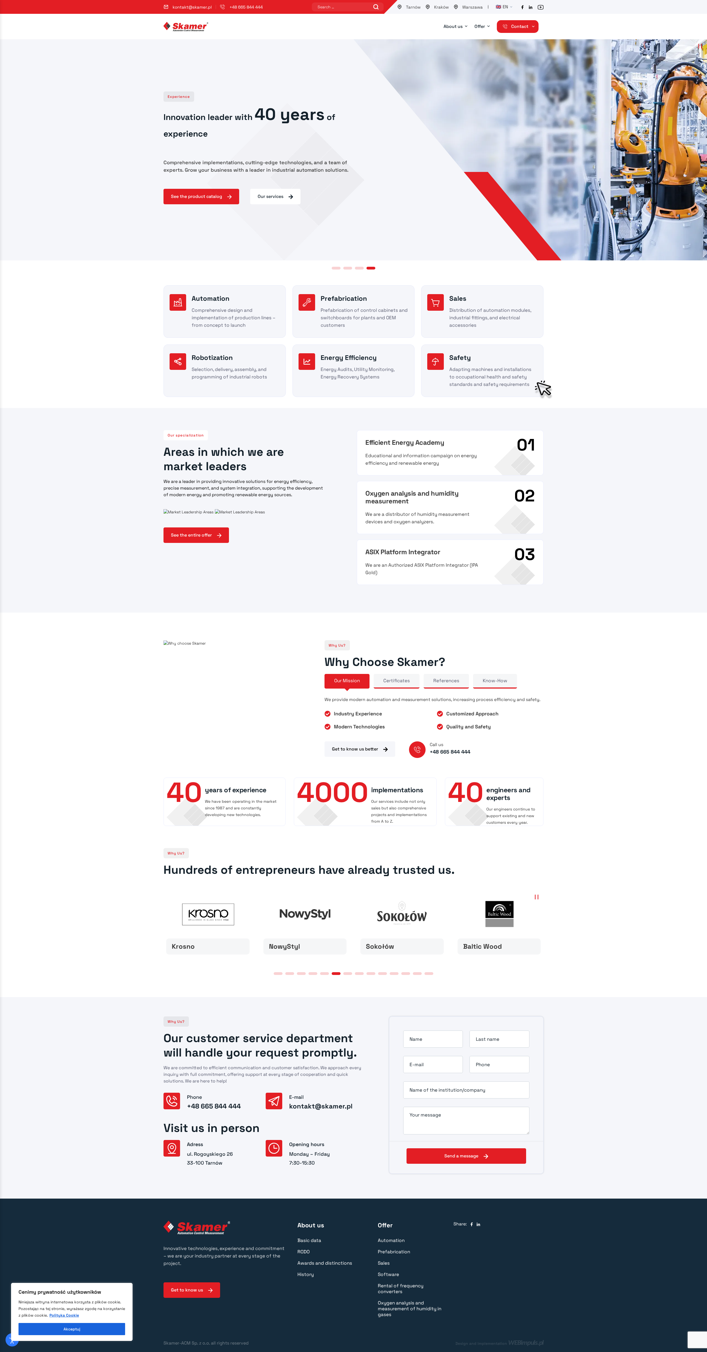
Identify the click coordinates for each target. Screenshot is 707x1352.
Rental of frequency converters (400, 1289)
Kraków (441, 7)
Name (416, 1039)
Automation (391, 1240)
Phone (483, 1064)
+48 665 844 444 (246, 7)
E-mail (417, 1064)
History (305, 1274)
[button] (336, 268)
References (446, 681)
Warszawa (472, 7)
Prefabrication (394, 1252)
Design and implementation (499, 1343)
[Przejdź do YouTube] (541, 7)
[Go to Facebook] (472, 1224)
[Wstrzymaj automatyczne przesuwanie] (700, 46)
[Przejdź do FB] (522, 7)
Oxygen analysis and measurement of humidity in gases (409, 1308)
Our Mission (347, 681)
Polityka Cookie (64, 1315)
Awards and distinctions (324, 1263)
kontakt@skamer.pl (192, 7)
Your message (425, 1115)
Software (388, 1274)
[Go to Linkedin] (478, 1224)
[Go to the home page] (185, 26)
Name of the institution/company (447, 1090)
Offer (479, 26)
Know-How (495, 681)
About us (453, 26)
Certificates (396, 681)
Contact (519, 26)
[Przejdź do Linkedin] (530, 7)
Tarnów (413, 7)
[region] (72, 1312)
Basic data (309, 1240)
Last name (487, 1039)
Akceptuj (72, 1329)
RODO (303, 1252)
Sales (384, 1263)
